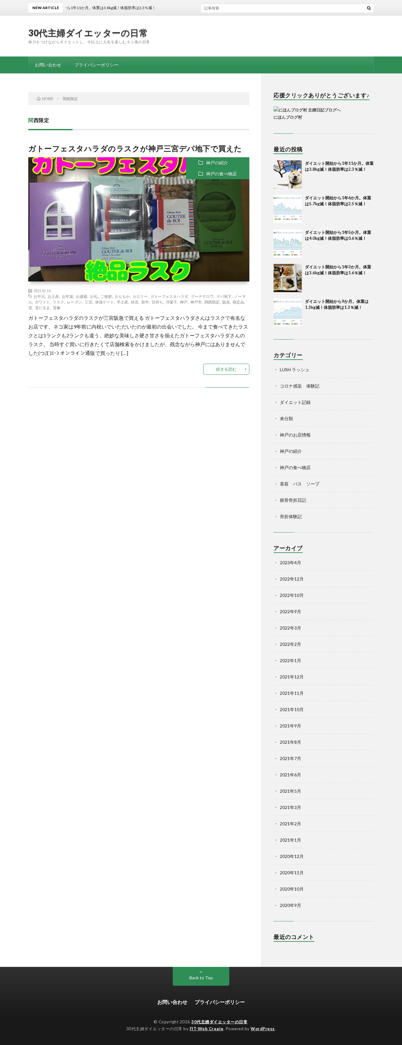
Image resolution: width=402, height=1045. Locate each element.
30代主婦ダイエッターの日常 (88, 32)
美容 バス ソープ (299, 483)
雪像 (56, 307)
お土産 (53, 296)
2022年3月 (290, 627)
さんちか (122, 296)
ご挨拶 (106, 296)
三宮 (88, 302)
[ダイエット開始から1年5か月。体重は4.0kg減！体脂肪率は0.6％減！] (288, 243)
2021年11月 (292, 693)
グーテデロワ (202, 296)
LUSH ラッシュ (294, 369)
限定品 (238, 302)
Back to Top (201, 977)
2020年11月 (292, 872)
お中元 (39, 296)
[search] (369, 8)
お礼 (94, 296)
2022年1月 (290, 660)
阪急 (226, 302)
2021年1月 (290, 840)
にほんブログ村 (288, 117)
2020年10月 (292, 889)
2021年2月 (290, 823)
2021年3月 (290, 807)
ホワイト (42, 302)
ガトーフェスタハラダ (169, 296)
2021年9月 (290, 725)
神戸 (183, 302)
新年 (145, 302)
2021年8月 (290, 742)
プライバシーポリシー (96, 64)
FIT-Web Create (207, 1028)
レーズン (74, 302)
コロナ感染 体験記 (299, 386)
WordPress (263, 1028)
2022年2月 (290, 644)
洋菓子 (171, 302)
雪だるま (42, 307)
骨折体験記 (291, 516)
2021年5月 (290, 791)
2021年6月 (290, 774)
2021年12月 (292, 676)
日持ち (157, 302)
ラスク (58, 302)
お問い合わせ (48, 64)
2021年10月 (292, 709)
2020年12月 (292, 856)
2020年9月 (290, 905)
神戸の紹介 (217, 162)
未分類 (286, 418)
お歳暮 (81, 296)
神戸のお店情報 (295, 434)
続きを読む (226, 369)
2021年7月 (290, 758)
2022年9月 (290, 611)
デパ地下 (223, 296)
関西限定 (212, 302)
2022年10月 (292, 595)
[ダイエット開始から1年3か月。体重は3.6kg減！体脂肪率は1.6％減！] (288, 278)
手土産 (122, 302)
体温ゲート (104, 302)
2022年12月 (292, 578)
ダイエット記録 (295, 402)
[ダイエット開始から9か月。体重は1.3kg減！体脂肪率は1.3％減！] (288, 312)
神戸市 (196, 302)
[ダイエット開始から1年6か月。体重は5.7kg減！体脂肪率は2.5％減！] (288, 209)
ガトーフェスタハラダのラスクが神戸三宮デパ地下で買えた (135, 148)
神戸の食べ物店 (221, 173)
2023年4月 (290, 562)
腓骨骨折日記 (293, 500)
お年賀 (67, 296)
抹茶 (135, 302)
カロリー (140, 296)
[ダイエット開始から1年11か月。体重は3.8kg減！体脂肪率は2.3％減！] (288, 174)
